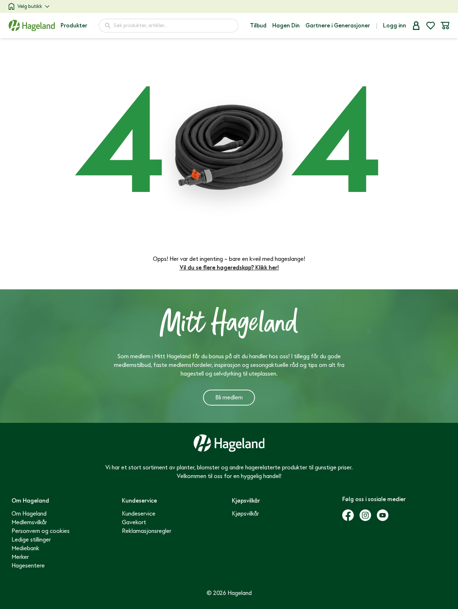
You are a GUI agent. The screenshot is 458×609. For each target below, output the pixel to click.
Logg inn (394, 26)
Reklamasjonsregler (146, 531)
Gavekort (134, 522)
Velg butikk (29, 6)
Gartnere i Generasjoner (337, 26)
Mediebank (25, 548)
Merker (20, 557)
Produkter (74, 26)
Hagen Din (286, 26)
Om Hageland (29, 514)
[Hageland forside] (32, 25)
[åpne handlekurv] (445, 25)
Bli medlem (229, 398)
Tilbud (258, 26)
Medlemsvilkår (29, 522)
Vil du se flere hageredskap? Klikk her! (229, 268)
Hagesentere (28, 566)
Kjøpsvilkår (245, 514)
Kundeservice (138, 514)
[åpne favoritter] (430, 25)
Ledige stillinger (31, 540)
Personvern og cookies (41, 531)
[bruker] (416, 25)
